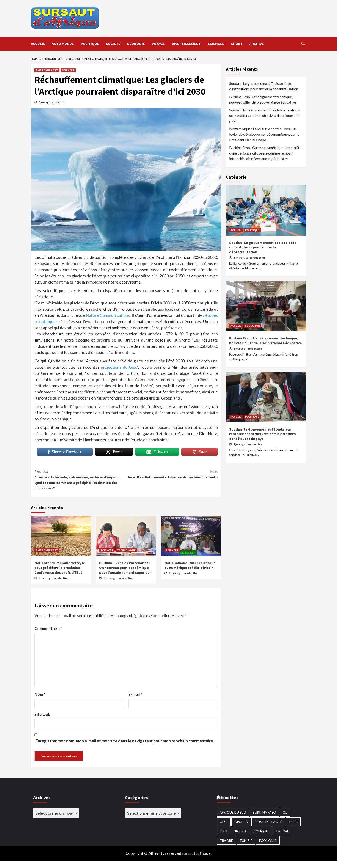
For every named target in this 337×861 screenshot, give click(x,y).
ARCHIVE (256, 43)
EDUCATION (252, 325)
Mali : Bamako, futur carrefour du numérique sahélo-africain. (189, 565)
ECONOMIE (136, 43)
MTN (223, 831)
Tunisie (246, 840)
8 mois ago (175, 573)
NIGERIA (240, 831)
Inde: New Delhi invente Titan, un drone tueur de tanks (173, 474)
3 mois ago (45, 578)
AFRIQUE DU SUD (233, 812)
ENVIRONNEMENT (47, 70)
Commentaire (48, 628)
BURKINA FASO (264, 812)
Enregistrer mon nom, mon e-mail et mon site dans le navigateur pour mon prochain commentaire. (125, 740)
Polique (261, 831)
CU (285, 812)
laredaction (59, 102)
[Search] (303, 43)
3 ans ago (44, 102)
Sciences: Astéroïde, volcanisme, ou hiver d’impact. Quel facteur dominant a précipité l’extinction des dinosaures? (77, 479)
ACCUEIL (38, 43)
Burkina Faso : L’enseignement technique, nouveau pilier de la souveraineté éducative (262, 99)
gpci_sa (241, 822)
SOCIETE (113, 43)
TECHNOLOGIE (126, 550)
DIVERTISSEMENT (186, 43)
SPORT (237, 43)
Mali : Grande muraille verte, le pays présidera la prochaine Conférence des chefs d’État (59, 567)
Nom (39, 694)
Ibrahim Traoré (268, 822)
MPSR (293, 822)
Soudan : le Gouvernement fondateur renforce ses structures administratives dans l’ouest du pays (264, 115)
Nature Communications (108, 315)
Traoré (226, 840)
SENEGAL (282, 831)
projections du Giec (118, 367)
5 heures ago (241, 257)
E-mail (135, 694)
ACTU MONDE (63, 43)
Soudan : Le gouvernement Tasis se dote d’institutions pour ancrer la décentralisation (263, 86)
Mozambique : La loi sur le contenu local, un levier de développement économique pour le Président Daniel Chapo (264, 134)
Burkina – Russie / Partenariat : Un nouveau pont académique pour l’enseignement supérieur (125, 567)
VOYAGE (158, 43)
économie (268, 840)
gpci (224, 822)
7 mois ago (110, 578)
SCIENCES (216, 43)
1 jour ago (239, 348)
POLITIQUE (90, 43)
